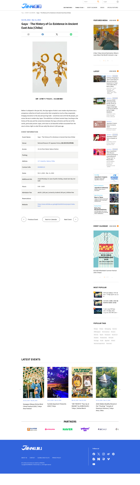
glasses (113, 143)
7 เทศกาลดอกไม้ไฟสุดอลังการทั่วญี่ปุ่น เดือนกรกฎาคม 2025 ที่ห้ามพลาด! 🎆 (110, 311)
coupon (114, 129)
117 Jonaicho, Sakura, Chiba (46, 161)
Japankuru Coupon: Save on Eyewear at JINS (112, 138)
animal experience (100, 343)
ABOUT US (24, 458)
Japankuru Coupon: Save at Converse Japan (112, 124)
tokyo (96, 329)
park (102, 334)
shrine (96, 334)
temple (111, 337)
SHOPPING (109, 88)
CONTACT (32, 458)
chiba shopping (110, 115)
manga (97, 340)
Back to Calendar (51, 219)
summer (109, 343)
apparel (114, 128)
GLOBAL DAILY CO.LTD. (44, 458)
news (101, 329)
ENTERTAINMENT (111, 161)
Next (112, 60)
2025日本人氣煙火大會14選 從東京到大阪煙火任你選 (110, 301)
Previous (100, 60)
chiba (114, 113)
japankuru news (110, 144)
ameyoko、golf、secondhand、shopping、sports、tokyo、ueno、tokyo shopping (112, 91)
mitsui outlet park (111, 116)
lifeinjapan (97, 332)
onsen (113, 332)
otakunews (104, 337)
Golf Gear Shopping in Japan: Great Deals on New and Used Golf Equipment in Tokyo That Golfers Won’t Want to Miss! (113, 82)
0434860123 (41, 167)
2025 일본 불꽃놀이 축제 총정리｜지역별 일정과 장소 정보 (110, 294)
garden (108, 340)
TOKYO (114, 88)
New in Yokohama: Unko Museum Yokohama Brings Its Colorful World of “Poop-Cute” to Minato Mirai (112, 155)
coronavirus (106, 332)
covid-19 (115, 334)
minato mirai (110, 162)
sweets (96, 337)
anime (115, 329)
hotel (113, 340)
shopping (108, 329)
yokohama (109, 164)
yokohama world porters (111, 166)
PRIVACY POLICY (56, 458)
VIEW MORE (112, 20)
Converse (109, 129)
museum (107, 334)
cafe (102, 340)
